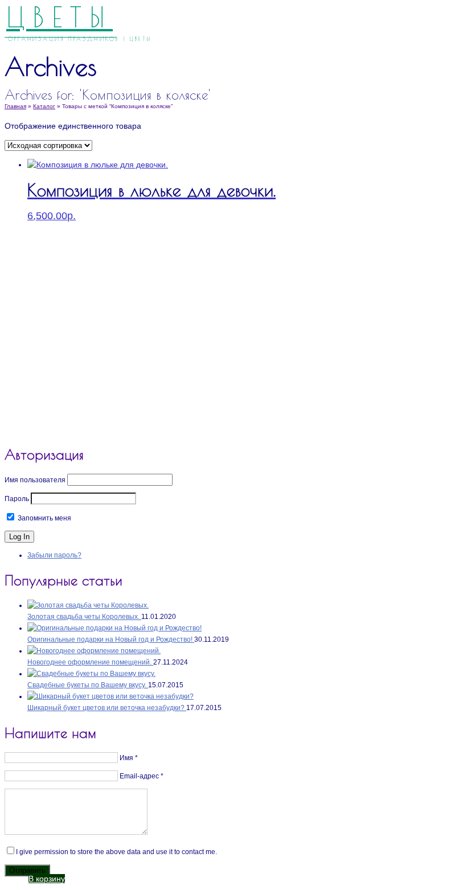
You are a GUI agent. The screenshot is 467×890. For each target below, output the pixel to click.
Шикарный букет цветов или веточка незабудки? (106, 708)
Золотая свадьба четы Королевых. (84, 617)
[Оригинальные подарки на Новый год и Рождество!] (114, 628)
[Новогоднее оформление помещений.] (94, 651)
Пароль (17, 499)
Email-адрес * (141, 776)
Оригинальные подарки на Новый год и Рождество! (110, 639)
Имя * (129, 758)
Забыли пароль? (54, 555)
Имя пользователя (35, 480)
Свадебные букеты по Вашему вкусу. (87, 685)
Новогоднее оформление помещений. (90, 662)
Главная (15, 106)
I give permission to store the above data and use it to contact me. (116, 852)
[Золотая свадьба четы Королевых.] (88, 605)
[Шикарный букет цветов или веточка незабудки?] (110, 696)
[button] (46, 878)
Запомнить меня (43, 518)
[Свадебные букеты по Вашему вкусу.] (91, 674)
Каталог (44, 106)
